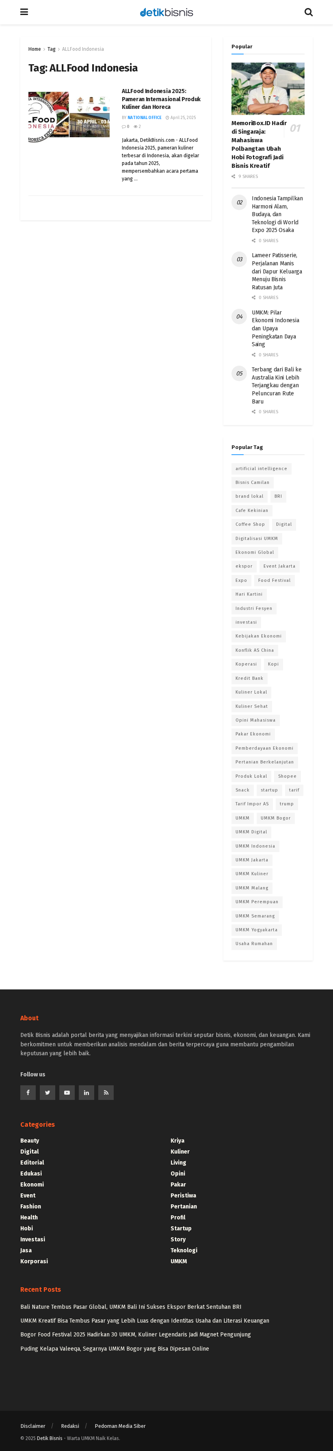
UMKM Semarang (255, 916)
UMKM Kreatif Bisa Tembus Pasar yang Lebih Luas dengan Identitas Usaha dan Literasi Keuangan (144, 1320)
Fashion (30, 1206)
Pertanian (184, 1206)
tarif (294, 790)
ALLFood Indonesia (83, 49)
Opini (178, 1173)
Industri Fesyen (254, 608)
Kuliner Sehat (252, 706)
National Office (145, 117)
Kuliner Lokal (251, 692)
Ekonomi (32, 1184)
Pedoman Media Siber (120, 1426)
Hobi (26, 1228)
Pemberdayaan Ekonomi (265, 748)
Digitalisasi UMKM (257, 538)
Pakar (178, 1184)
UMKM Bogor (276, 818)
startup (269, 790)
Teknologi (184, 1250)
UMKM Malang (252, 888)
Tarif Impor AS (252, 804)
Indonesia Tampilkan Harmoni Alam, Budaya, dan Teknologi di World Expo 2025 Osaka (277, 214)
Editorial (32, 1162)
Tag (52, 49)
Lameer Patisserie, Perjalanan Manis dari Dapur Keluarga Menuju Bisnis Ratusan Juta (277, 271)
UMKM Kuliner (252, 873)
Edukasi (31, 1173)
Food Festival (274, 580)
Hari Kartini (249, 594)
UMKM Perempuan (257, 901)
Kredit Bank (250, 678)
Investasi (32, 1239)
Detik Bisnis (50, 1438)
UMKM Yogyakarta (257, 930)
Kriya (177, 1140)
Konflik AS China (255, 650)
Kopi (273, 664)
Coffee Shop (250, 524)
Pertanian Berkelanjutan (265, 762)
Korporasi (34, 1261)
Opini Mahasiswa (256, 720)
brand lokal (250, 496)
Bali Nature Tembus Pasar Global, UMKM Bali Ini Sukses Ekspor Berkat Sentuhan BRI (131, 1307)
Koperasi (246, 664)
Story (178, 1239)
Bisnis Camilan (253, 482)
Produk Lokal (251, 776)
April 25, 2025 (182, 117)
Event (27, 1195)
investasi (246, 622)
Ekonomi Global (255, 552)
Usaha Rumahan (254, 943)
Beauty (29, 1140)
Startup (181, 1228)
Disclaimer (32, 1426)
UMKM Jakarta (252, 860)
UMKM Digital (251, 832)
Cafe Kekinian (252, 510)
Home (34, 49)
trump (287, 804)
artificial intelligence (262, 468)
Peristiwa (183, 1195)
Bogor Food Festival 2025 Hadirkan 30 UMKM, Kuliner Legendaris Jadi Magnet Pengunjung (135, 1334)
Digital (284, 524)
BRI (278, 496)
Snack (243, 790)
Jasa (26, 1250)
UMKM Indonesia (255, 846)
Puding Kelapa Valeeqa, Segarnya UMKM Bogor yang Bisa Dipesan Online (114, 1348)
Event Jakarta (280, 566)
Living (178, 1162)
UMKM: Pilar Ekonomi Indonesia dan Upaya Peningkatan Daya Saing (275, 328)
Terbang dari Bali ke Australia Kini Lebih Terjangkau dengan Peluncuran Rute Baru (276, 385)
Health (29, 1217)
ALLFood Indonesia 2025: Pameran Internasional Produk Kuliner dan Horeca (161, 99)
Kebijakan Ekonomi (259, 636)
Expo (241, 580)
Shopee (287, 776)
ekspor (244, 566)
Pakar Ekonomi (253, 734)
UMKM (243, 818)
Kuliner (180, 1151)
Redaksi (70, 1426)
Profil (178, 1217)
